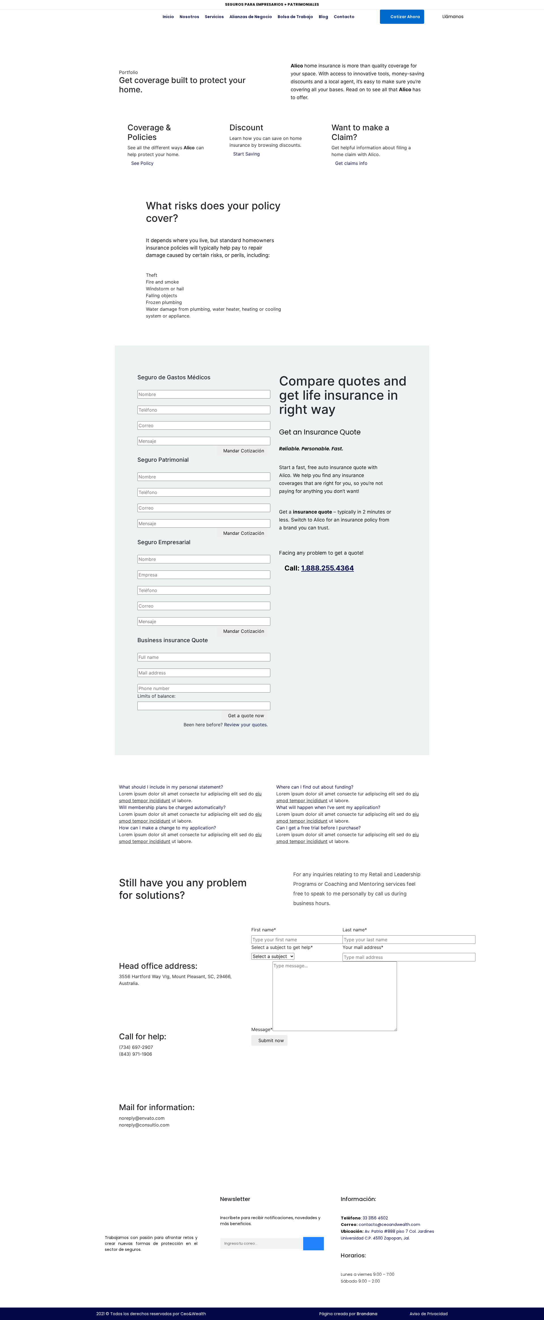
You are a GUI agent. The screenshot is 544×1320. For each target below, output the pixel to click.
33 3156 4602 (375, 1218)
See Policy (142, 163)
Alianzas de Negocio (251, 17)
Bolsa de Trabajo (295, 17)
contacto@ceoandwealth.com (389, 1224)
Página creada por (348, 1314)
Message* (262, 1029)
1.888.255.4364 (327, 568)
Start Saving (246, 154)
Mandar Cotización (243, 451)
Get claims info (351, 163)
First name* (263, 929)
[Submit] (313, 1243)
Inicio (168, 17)
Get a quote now (246, 715)
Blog (323, 17)
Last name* (355, 929)
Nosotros (189, 17)
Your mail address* (363, 947)
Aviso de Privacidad (429, 1314)
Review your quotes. (246, 724)
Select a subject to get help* (282, 947)
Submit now (271, 1040)
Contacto (344, 17)
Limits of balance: (156, 696)
